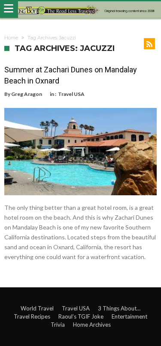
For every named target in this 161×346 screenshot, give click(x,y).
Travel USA (71, 94)
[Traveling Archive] (80, 10)
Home (11, 38)
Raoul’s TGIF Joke (80, 316)
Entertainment (129, 316)
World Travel (37, 308)
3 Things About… (119, 308)
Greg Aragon (26, 94)
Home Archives (92, 324)
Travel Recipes (32, 316)
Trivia (58, 324)
